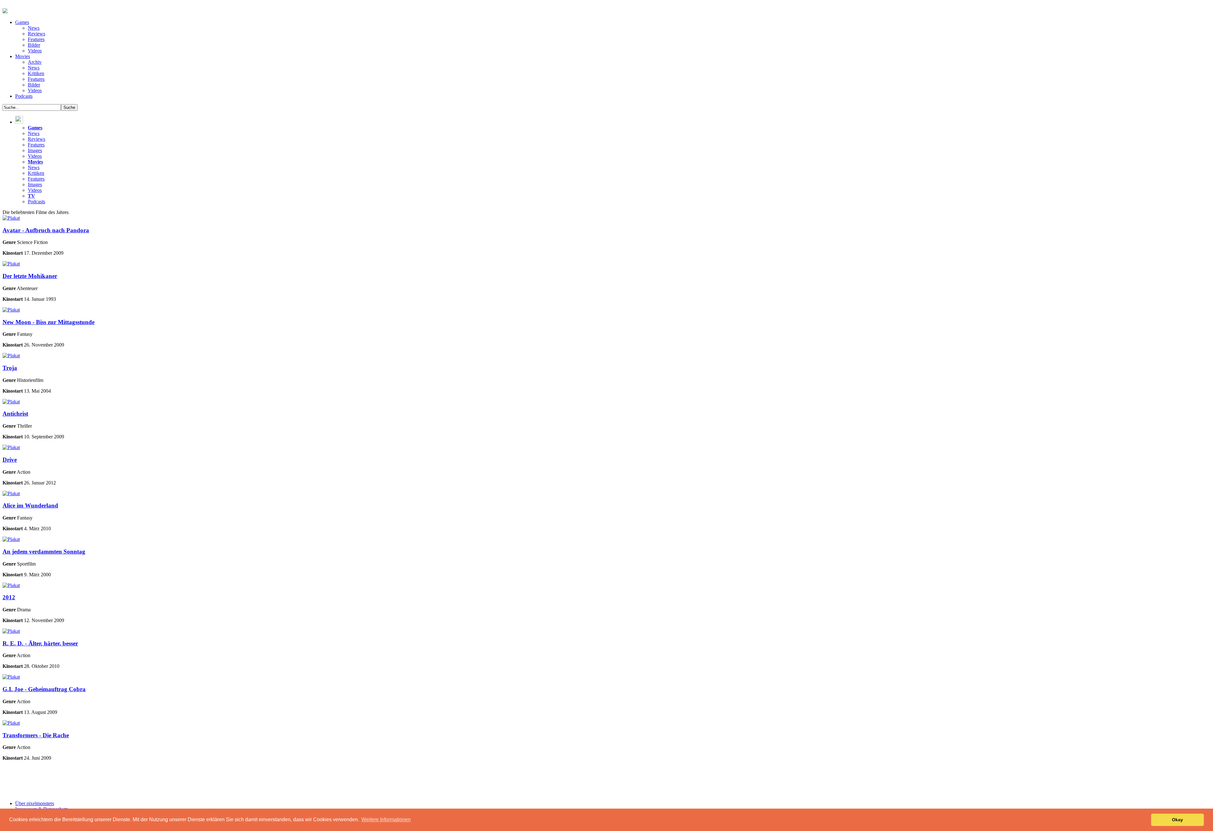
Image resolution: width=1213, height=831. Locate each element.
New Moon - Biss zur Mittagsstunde (48, 322)
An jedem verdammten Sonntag (44, 551)
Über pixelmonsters (34, 803)
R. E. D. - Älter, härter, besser (40, 643)
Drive (10, 459)
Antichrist (15, 413)
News (33, 28)
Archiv (35, 62)
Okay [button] (1177, 819)
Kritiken (36, 73)
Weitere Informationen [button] (386, 819)
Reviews (36, 33)
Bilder (34, 45)
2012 (9, 597)
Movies (22, 56)
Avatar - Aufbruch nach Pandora (46, 230)
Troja (10, 368)
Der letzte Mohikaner (30, 276)
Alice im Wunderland (30, 505)
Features (36, 39)
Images (35, 150)
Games (22, 22)
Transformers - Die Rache (36, 735)
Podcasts (24, 96)
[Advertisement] (156, 780)
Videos (35, 50)
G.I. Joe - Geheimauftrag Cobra (44, 689)
